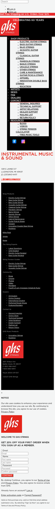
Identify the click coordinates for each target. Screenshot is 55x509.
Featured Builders (16, 305)
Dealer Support (15, 323)
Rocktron (12, 228)
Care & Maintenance (16, 219)
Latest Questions (15, 248)
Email (4, 451)
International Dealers (17, 300)
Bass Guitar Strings (16, 200)
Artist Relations (15, 320)
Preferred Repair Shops (18, 303)
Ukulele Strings (14, 214)
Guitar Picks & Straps (17, 221)
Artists (5, 236)
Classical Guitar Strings (17, 207)
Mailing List (13, 325)
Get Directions (11, 179)
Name (4, 457)
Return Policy (14, 327)
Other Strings (14, 217)
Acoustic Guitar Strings (18, 205)
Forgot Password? (33, 495)
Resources (17, 120)
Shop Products (20, 39)
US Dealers (13, 296)
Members (12, 285)
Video (11, 283)
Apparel (12, 224)
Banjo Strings (14, 212)
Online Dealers (14, 298)
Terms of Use (44, 480)
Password (6, 466)
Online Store (13, 316)
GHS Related (14, 251)
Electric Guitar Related (17, 253)
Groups (11, 278)
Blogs (11, 276)
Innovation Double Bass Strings (21, 226)
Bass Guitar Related (16, 255)
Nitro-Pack (7, 232)
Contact (16, 101)
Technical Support (16, 318)
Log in (29, 491)
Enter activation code (11, 495)
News (5, 240)
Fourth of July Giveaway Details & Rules (24, 288)
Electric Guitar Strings (17, 198)
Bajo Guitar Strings (16, 202)
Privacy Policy (7, 412)
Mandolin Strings (15, 209)
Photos (11, 281)
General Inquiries (15, 313)
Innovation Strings (16, 335)
